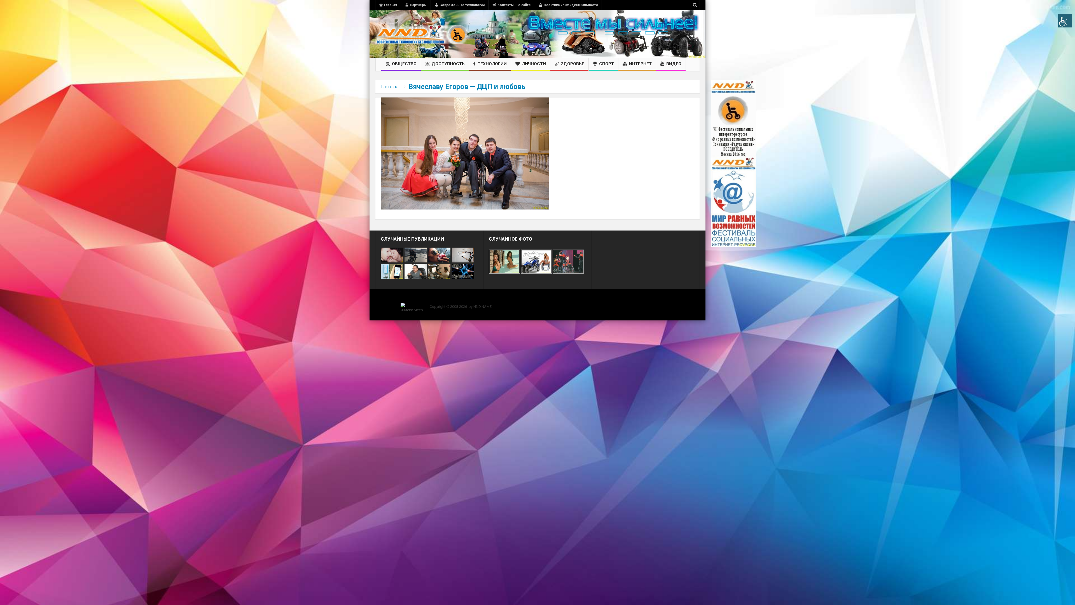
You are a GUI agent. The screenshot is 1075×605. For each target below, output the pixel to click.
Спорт (606, 63)
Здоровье (572, 63)
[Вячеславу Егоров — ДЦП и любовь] (465, 153)
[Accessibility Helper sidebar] (1065, 20)
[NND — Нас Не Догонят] (421, 34)
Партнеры (418, 5)
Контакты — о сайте (514, 5)
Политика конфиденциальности (571, 5)
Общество (404, 63)
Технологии (492, 63)
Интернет (640, 63)
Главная (390, 5)
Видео (673, 63)
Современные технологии (462, 5)
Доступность (448, 63)
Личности (534, 63)
